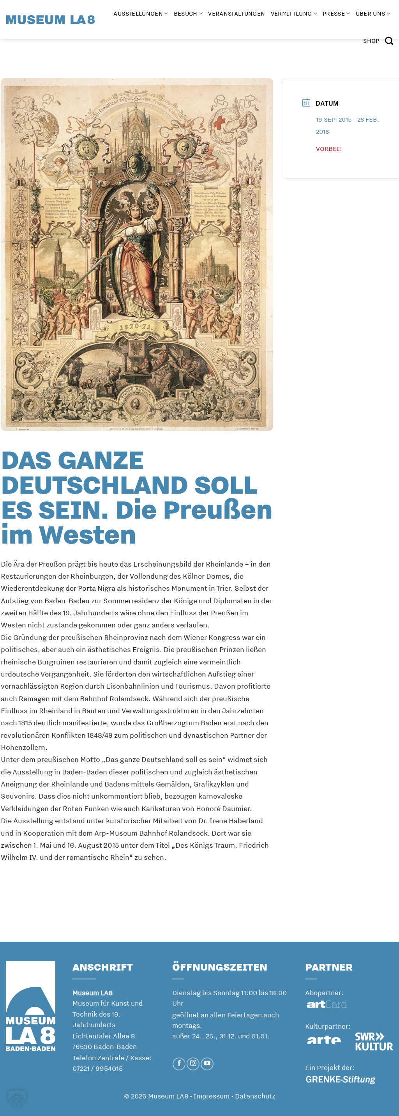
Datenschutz (255, 1095)
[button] (17, 1099)
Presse (334, 13)
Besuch (186, 13)
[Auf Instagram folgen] (193, 1064)
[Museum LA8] (50, 19)
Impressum (212, 1095)
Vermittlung (291, 13)
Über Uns (370, 13)
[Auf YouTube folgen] (207, 1064)
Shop (371, 40)
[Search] (389, 41)
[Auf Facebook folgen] (179, 1064)
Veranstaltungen (236, 13)
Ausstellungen (138, 13)
